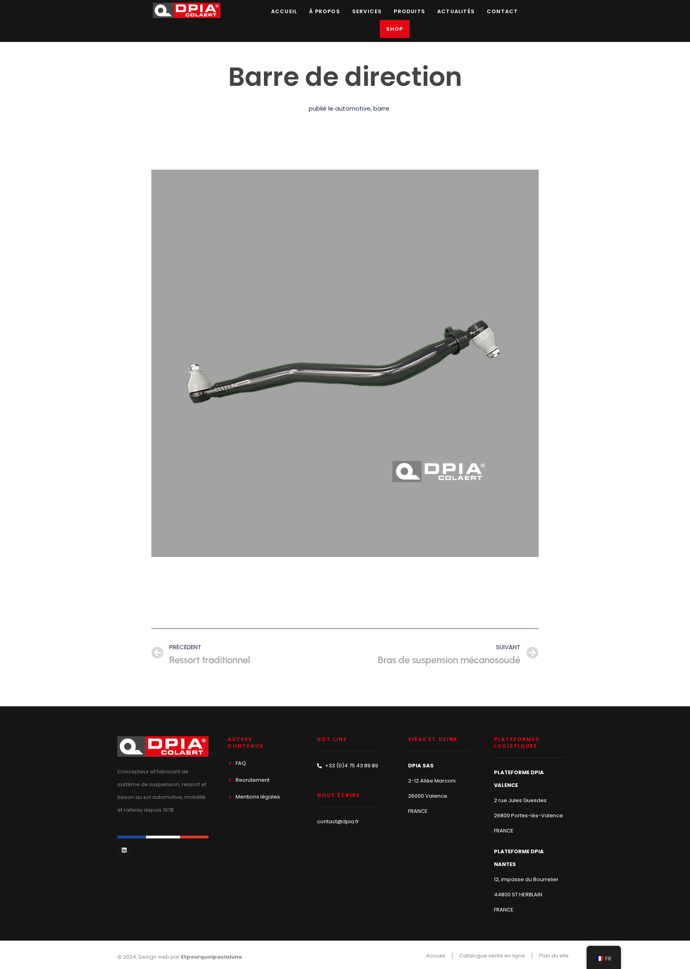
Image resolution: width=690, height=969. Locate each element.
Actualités (456, 11)
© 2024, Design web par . (180, 957)
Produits (409, 11)
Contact (502, 11)
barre (381, 108)
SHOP (394, 29)
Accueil (284, 11)
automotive (353, 108)
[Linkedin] (124, 850)
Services (367, 11)
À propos (324, 11)
